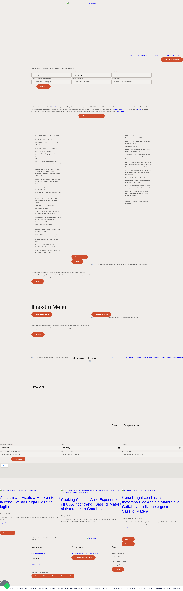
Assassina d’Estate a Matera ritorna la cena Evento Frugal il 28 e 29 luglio (30, 502)
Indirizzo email (116, 78)
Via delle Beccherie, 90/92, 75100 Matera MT (85, 553)
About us (156, 55)
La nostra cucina (143, 55)
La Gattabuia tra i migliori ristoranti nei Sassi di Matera (45, 538)
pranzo (116, 109)
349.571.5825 (35, 564)
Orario (114, 72)
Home (130, 55)
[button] (33, 133)
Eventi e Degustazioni (126, 425)
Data (73, 72)
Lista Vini (37, 387)
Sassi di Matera (55, 107)
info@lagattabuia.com (38, 553)
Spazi (167, 55)
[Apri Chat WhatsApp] (7, 586)
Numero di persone (37, 72)
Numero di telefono (77, 78)
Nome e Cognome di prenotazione (42, 78)
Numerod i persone (6, 444)
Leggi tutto (3, 523)
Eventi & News (176, 55)
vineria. (139, 109)
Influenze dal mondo (85, 358)
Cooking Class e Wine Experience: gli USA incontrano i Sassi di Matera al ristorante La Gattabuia (91, 504)
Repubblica (120, 111)
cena (121, 109)
